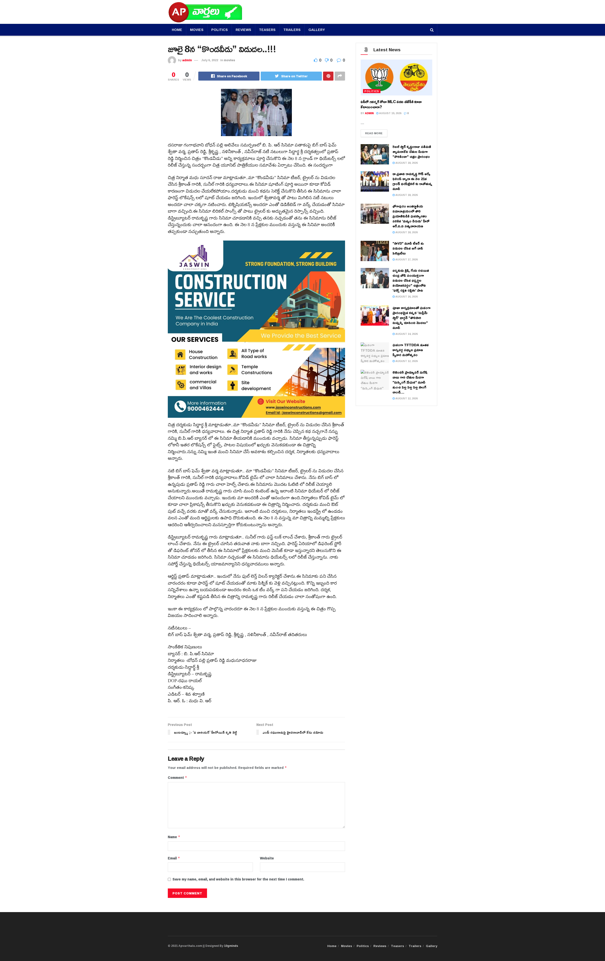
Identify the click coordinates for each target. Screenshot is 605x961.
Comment (177, 777)
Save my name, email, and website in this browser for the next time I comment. (238, 879)
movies (229, 60)
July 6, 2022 (209, 60)
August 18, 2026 (406, 162)
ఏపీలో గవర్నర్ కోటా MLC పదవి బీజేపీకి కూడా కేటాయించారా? (391, 104)
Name (174, 837)
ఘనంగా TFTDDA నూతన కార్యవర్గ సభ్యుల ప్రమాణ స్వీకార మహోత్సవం (411, 349)
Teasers (267, 29)
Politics (219, 29)
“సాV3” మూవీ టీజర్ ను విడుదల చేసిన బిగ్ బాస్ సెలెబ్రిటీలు (408, 248)
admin (187, 60)
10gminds (231, 945)
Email (174, 858)
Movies (196, 29)
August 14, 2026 (406, 333)
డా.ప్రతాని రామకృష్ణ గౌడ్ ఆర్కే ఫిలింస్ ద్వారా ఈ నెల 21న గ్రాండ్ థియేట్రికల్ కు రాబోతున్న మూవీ (412, 181)
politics (371, 91)
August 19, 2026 (389, 113)
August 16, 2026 (406, 296)
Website (267, 858)
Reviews (243, 29)
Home (177, 29)
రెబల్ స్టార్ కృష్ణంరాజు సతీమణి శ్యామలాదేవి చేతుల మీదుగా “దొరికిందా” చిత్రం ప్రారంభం (412, 151)
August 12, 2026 (406, 360)
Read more (374, 133)
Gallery (316, 29)
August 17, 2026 (406, 259)
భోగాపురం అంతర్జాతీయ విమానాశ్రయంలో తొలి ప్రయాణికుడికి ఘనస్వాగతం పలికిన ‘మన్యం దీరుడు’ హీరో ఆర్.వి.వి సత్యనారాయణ (411, 216)
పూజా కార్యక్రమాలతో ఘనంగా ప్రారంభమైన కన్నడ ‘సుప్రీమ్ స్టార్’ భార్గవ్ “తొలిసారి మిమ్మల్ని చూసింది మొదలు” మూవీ (412, 317)
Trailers (292, 29)
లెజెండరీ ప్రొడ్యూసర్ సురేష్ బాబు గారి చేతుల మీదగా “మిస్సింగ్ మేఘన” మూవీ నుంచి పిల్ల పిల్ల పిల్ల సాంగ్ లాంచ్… (410, 382)
